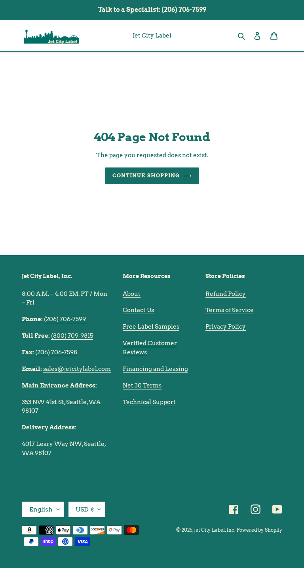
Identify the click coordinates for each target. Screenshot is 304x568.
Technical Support (149, 402)
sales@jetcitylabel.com (77, 368)
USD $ (85, 509)
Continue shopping (146, 176)
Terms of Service (229, 310)
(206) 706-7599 (65, 319)
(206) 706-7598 (56, 352)
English (41, 509)
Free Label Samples (151, 326)
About (132, 293)
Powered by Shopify (259, 530)
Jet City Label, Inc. (215, 530)
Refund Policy (225, 293)
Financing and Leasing (155, 368)
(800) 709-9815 (72, 335)
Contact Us (138, 310)
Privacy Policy (225, 326)
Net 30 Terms (142, 385)
